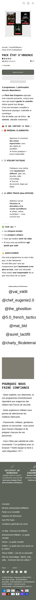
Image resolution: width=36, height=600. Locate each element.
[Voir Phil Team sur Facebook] (3, 571)
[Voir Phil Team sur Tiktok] (25, 571)
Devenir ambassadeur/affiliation (15, 508)
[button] (7, 58)
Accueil (4, 47)
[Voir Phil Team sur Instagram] (16, 571)
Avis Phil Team (8, 520)
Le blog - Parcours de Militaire (14, 531)
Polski (4, 568)
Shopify (12, 579)
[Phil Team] (11, 3)
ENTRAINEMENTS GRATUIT (22, 586)
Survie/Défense (15, 47)
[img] (32, 61)
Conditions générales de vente (15, 524)
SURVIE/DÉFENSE (16, 582)
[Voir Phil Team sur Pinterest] (12, 571)
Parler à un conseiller (11, 512)
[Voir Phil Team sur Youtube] (21, 571)
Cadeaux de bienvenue (12, 516)
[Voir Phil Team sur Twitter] (7, 571)
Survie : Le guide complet (13, 542)
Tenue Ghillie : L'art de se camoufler (17, 553)
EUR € (15, 568)
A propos (6, 504)
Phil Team (10, 577)
